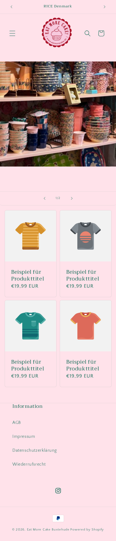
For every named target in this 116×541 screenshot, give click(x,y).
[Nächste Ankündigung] (104, 7)
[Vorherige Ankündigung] (11, 7)
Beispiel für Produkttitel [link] (27, 275)
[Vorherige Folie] (44, 198)
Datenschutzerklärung (34, 450)
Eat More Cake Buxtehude (48, 529)
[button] (12, 33)
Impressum (23, 436)
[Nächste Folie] (72, 198)
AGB (16, 422)
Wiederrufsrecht (29, 464)
